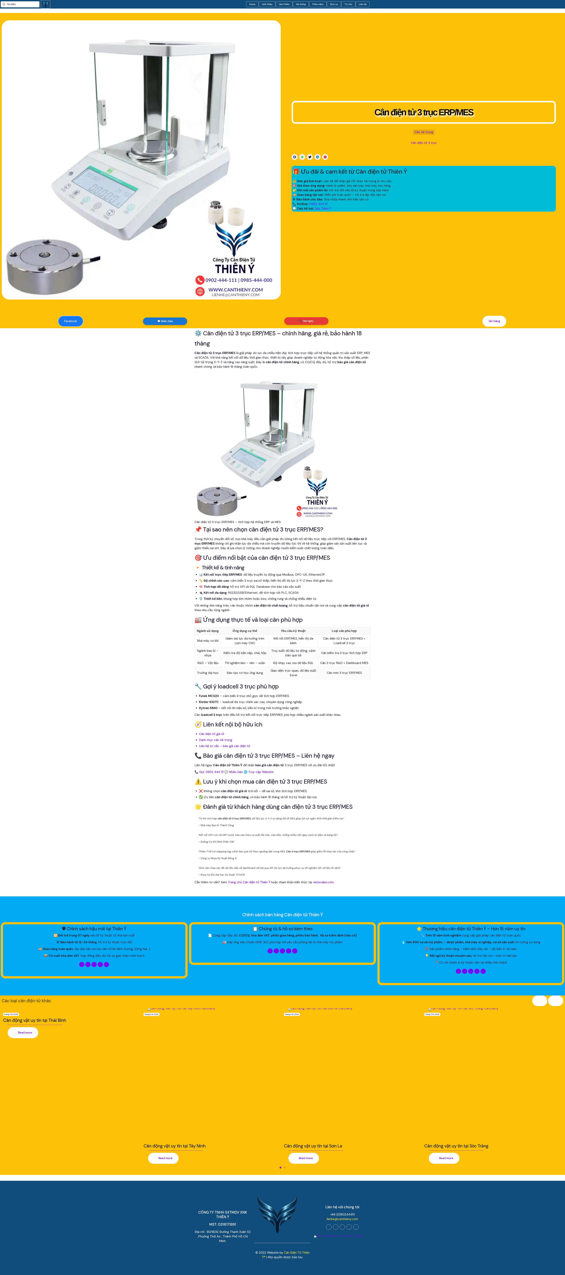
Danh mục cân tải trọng (215, 740)
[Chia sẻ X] (310, 157)
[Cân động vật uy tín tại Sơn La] (354, 1075)
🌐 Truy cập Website (259, 772)
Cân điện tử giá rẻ (211, 734)
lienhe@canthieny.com (342, 1219)
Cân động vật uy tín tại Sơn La (313, 1146)
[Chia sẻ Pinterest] (325, 157)
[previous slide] (539, 1000)
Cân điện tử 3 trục (424, 143)
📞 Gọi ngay (306, 321)
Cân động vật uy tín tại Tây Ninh (175, 1146)
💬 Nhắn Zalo (165, 321)
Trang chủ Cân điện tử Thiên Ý (249, 882)
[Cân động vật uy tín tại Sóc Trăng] (495, 1075)
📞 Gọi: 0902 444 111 (209, 772)
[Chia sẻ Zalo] (302, 157)
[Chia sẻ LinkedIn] (317, 157)
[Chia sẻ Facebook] (295, 157)
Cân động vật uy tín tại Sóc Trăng (456, 1146)
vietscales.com (323, 882)
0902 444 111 (318, 204)
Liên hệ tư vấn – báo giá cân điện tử (224, 746)
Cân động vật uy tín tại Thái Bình (34, 1020)
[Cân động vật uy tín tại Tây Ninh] (214, 1075)
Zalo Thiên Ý (323, 208)
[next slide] (555, 1000)
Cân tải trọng (423, 132)
